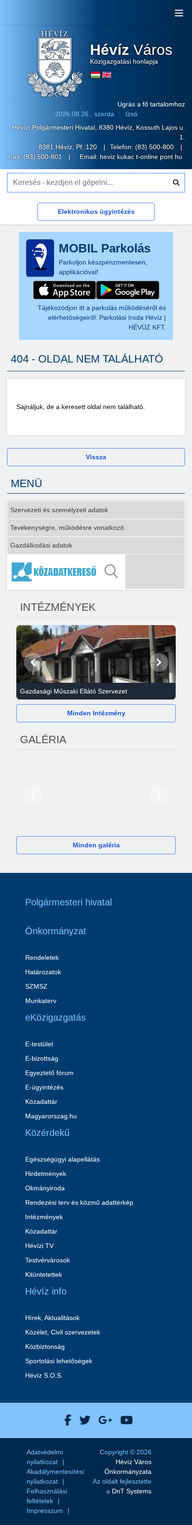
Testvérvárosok (47, 1260)
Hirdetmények (45, 1173)
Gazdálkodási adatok (41, 545)
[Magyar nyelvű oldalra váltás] (95, 75)
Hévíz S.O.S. (44, 1375)
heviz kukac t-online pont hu (141, 156)
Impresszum (45, 1510)
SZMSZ (36, 986)
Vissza (96, 457)
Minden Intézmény (96, 713)
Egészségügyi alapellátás (62, 1159)
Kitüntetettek (43, 1274)
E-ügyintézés (44, 1087)
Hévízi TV (39, 1245)
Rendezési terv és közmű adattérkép (79, 1202)
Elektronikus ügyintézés (96, 211)
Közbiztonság (45, 1346)
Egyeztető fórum (49, 1072)
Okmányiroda (45, 1188)
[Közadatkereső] (96, 572)
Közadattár (41, 1101)
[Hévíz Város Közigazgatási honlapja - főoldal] (55, 64)
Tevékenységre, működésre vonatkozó (67, 527)
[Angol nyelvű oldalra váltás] (106, 75)
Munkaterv (40, 1000)
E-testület (39, 1044)
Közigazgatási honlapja (131, 54)
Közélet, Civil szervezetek (62, 1332)
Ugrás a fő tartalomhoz (151, 104)
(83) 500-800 (155, 147)
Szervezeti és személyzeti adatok (59, 510)
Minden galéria (96, 845)
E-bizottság (41, 1058)
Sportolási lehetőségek (58, 1361)
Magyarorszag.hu (51, 1116)
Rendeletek (42, 957)
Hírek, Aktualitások (52, 1317)
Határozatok (43, 972)
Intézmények (44, 1217)
